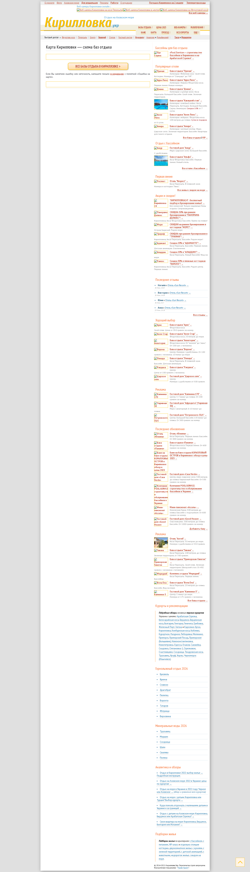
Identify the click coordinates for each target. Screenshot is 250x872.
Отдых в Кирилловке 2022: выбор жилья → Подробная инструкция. (180, 774)
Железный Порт (166, 627)
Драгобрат (165, 690)
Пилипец (164, 695)
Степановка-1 (176, 648)
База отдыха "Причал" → (182, 71)
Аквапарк (150, 37)
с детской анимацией (191, 851)
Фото (59, 2)
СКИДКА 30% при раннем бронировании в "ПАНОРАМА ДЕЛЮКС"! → (184, 215)
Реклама (104, 2)
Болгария (168, 623)
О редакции (126, 2)
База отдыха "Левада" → (182, 358)
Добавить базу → (199, 528)
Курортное (164, 634)
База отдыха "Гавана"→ (182, 550)
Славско (164, 684)
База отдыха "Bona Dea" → (183, 582)
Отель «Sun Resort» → (178, 285)
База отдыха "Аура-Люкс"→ (184, 80)
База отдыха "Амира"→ (182, 126)
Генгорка (178, 623)
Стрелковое (190, 648)
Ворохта (164, 700)
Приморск (164, 637)
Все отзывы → (200, 315)
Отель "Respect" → (179, 181)
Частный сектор (125, 37)
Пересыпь (82, 37)
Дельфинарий (163, 37)
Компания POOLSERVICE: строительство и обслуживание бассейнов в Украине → (186, 488)
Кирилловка (77, 22)
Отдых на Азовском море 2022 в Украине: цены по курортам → (182, 782)
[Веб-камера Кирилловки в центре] (141, 9)
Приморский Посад (178, 637)
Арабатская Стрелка (187, 616)
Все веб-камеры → (198, 13)
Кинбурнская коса (181, 630)
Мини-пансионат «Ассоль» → (184, 507)
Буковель (164, 674)
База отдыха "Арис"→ (181, 324)
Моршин (164, 736)
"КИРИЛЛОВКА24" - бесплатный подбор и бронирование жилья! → (187, 202)
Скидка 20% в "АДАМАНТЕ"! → (185, 243)
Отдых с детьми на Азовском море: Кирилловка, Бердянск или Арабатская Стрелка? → (182, 815)
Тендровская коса (194, 652)
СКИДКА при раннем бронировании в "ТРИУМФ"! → (188, 235)
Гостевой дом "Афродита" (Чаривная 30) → (188, 404)
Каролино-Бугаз (192, 627)
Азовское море (71, 2)
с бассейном (196, 841)
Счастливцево (166, 652)
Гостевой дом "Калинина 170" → (186, 394)
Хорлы (180, 655)
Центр (92, 37)
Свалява (164, 752)
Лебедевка (186, 634)
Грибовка (198, 623)
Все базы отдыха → (198, 600)
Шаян (162, 747)
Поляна (163, 757)
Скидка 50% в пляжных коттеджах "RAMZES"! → (188, 262)
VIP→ (205, 137)
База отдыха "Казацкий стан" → (186, 100)
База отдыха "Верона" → (182, 349)
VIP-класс (173, 844)
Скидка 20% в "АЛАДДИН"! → (185, 252)
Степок (112, 37)
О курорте (49, 2)
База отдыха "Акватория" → (184, 340)
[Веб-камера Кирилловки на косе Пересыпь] (100, 9)
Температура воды (196, 2)
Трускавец (164, 655)
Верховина (165, 716)
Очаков (186, 644)
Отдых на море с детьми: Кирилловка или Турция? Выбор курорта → (179, 799)
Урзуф (173, 655)
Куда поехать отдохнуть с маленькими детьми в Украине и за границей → (182, 807)
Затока (178, 627)
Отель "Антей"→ (178, 538)
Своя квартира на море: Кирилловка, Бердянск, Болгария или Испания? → (182, 823)
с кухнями (197, 848)
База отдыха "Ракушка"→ (183, 367)
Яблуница (164, 711)
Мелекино (198, 634)
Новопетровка (166, 644)
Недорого (139, 37)
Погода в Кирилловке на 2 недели (166, 2)
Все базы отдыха (192, 137)
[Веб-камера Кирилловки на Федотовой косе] (184, 9)
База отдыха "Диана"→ (182, 89)
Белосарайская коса (169, 619)
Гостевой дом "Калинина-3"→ (185, 591)
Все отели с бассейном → (195, 168)
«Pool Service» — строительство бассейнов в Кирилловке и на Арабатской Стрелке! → (186, 55)
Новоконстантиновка (182, 641)
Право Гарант (183, 868)
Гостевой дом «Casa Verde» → (185, 474)
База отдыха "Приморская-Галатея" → (188, 561)
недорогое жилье (180, 855)
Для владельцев (89, 2)
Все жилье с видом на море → (192, 190)
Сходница (179, 652)
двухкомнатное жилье (180, 848)
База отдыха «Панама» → (183, 442)
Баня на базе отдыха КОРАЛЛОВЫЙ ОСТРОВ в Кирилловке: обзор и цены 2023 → (188, 455)
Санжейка (196, 644)
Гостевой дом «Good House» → (186, 518)
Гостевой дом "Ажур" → (182, 147)
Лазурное (175, 634)
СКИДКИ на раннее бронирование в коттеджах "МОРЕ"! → (188, 226)
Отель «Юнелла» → (179, 433)
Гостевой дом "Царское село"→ (186, 376)
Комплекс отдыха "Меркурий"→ (186, 573)
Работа (114, 2)
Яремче (163, 679)
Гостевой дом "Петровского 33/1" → (188, 415)
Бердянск (184, 619)
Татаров (164, 705)
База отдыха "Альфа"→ (182, 156)
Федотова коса (68, 37)
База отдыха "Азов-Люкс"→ (184, 114)
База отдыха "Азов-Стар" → (184, 333)
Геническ (188, 623)
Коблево (195, 630)
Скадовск (164, 648)
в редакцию (117, 73)
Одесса (178, 644)
